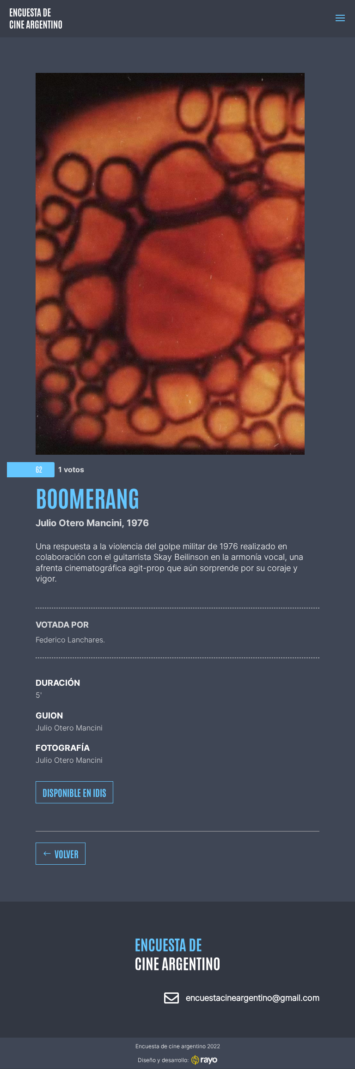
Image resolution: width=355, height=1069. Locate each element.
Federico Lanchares (69, 639)
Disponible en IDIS (74, 792)
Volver (67, 854)
